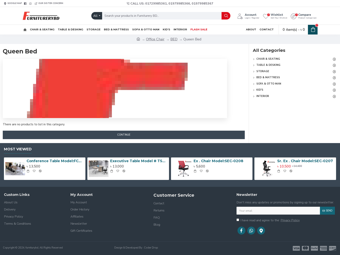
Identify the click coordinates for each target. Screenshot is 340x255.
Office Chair (155, 39)
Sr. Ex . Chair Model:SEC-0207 (305, 161)
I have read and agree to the (270, 220)
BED (173, 39)
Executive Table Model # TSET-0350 (139, 161)
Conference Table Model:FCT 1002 (55, 161)
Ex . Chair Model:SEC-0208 (218, 161)
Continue (123, 135)
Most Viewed (18, 149)
